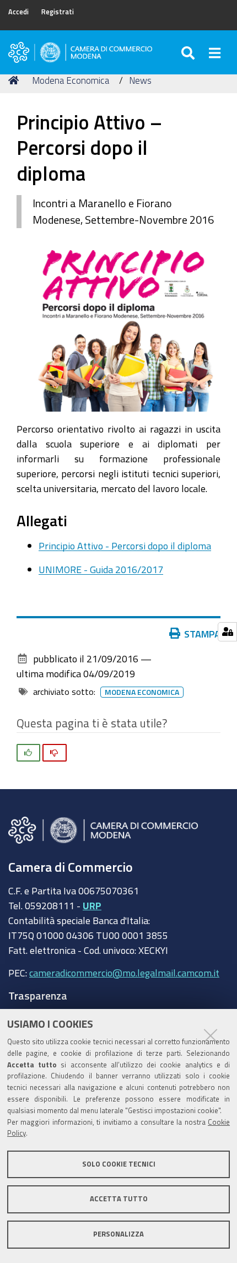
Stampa (202, 634)
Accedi (18, 11)
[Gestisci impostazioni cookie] (227, 631)
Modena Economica (70, 80)
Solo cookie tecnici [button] (118, 1164)
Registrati (57, 11)
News (140, 80)
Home (15, 80)
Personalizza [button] (118, 1234)
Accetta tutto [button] (119, 1198)
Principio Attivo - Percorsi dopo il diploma (125, 545)
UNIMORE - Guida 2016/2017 (101, 569)
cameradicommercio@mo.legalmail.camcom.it (124, 973)
